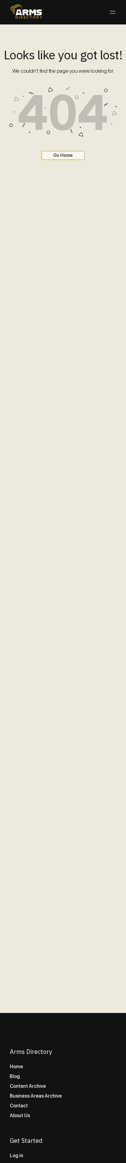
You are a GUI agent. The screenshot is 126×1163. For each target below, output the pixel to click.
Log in (16, 1155)
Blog (15, 1076)
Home (16, 1066)
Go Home (63, 155)
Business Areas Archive (36, 1096)
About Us (20, 1115)
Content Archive (28, 1086)
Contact (19, 1106)
